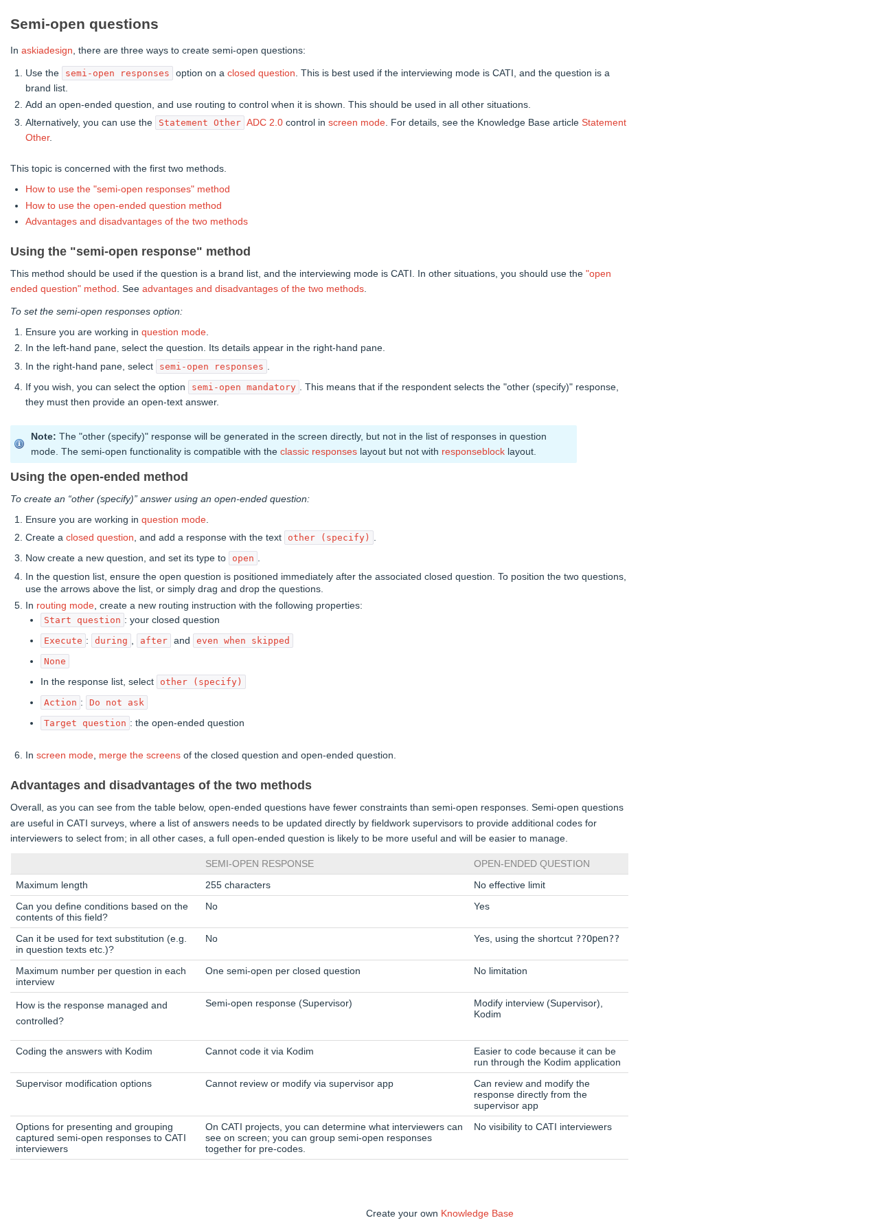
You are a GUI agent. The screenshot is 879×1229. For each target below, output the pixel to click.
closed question (261, 72)
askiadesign (47, 50)
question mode (173, 331)
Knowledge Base (477, 1213)
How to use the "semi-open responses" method (127, 188)
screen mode (356, 122)
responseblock (473, 451)
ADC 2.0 (265, 122)
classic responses (318, 451)
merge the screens (140, 754)
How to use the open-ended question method (123, 205)
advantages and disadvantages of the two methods (253, 288)
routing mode (65, 605)
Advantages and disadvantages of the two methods (136, 221)
